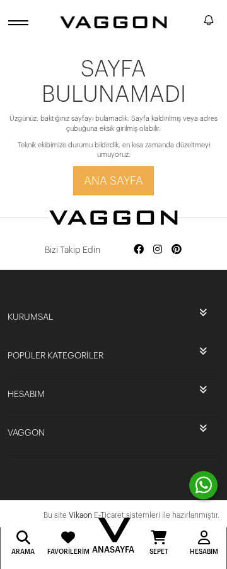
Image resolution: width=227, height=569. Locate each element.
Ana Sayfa (113, 181)
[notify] (208, 22)
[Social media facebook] (139, 250)
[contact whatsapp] (203, 485)
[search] (191, 22)
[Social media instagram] (157, 250)
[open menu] (20, 22)
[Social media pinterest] (177, 250)
